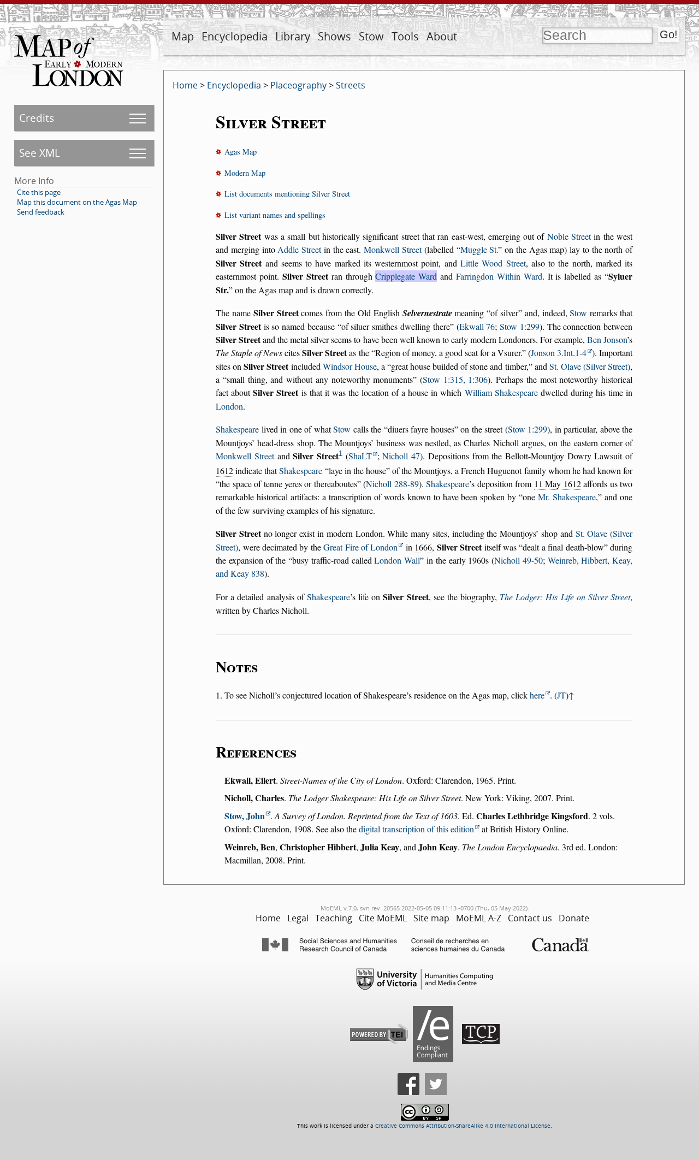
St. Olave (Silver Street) (589, 366)
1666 (423, 547)
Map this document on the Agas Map (77, 202)
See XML (39, 152)
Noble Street (569, 236)
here (537, 695)
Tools (405, 36)
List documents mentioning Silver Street (287, 193)
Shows (334, 36)
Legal (298, 918)
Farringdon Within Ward (499, 276)
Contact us (530, 918)
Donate (574, 918)
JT (561, 695)
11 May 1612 (557, 483)
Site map (431, 918)
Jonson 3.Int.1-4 (559, 352)
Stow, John (244, 815)
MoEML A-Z (478, 918)
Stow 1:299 (520, 326)
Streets (350, 85)
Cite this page (39, 192)
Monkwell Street (393, 249)
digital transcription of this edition (416, 829)
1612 (224, 470)
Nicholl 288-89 (392, 483)
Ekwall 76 (477, 326)
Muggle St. (479, 249)
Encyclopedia (235, 36)
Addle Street (299, 249)
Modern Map (244, 173)
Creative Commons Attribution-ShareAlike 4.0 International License (462, 1125)
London (229, 406)
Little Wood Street (493, 263)
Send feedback (40, 212)
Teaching (333, 918)
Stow (371, 36)
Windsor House (350, 366)
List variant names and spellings (274, 215)
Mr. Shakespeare (567, 496)
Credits (36, 117)
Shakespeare (237, 429)
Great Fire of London (360, 547)
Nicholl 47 (401, 455)
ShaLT (360, 455)
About (441, 36)
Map (182, 36)
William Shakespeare (501, 392)
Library (292, 36)
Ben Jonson (607, 339)
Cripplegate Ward (406, 276)
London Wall (397, 560)
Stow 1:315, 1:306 (455, 379)
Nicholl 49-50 (518, 560)
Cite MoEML (383, 918)
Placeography (298, 85)
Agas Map (240, 151)
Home (185, 85)
